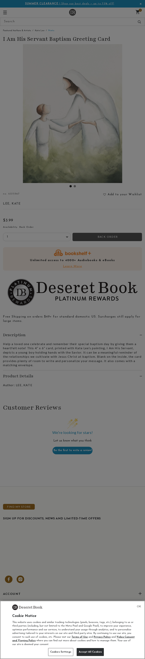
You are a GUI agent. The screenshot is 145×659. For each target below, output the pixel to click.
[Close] (139, 607)
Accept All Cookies (90, 652)
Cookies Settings (60, 652)
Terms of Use (80, 637)
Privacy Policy (102, 637)
